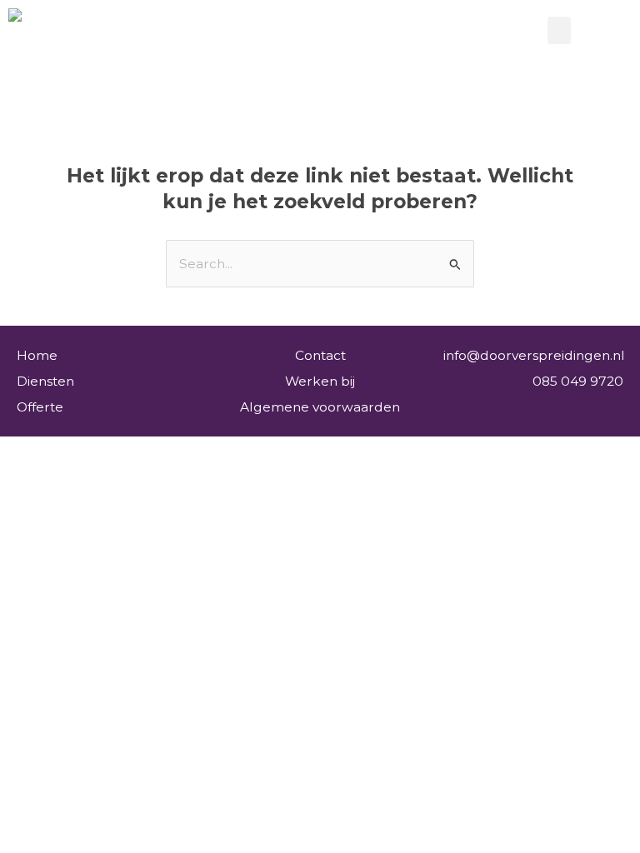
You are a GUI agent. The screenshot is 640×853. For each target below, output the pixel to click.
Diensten (45, 381)
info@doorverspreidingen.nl (534, 355)
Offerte (40, 407)
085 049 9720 (577, 381)
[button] (559, 30)
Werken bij (320, 381)
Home (37, 355)
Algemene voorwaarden (320, 407)
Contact (320, 355)
